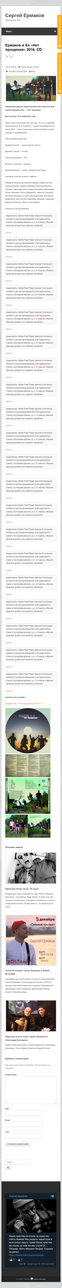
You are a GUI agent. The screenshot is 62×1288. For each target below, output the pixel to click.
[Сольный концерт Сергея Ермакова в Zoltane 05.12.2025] (31, 940)
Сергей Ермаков (24, 15)
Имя (7, 1109)
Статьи (36, 67)
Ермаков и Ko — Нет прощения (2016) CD (23, 703)
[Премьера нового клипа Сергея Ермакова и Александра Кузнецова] (31, 1016)
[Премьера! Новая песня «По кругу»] (31, 868)
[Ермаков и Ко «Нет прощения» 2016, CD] (31, 88)
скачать (8, 232)
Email (8, 1120)
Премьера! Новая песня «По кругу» (22, 888)
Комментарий (11, 1074)
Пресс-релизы (26, 67)
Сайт (7, 1132)
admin (33, 71)
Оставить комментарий (18, 71)
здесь (33, 222)
